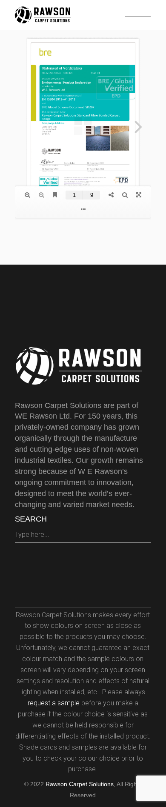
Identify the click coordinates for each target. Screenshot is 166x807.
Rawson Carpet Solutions (80, 784)
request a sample (54, 703)
